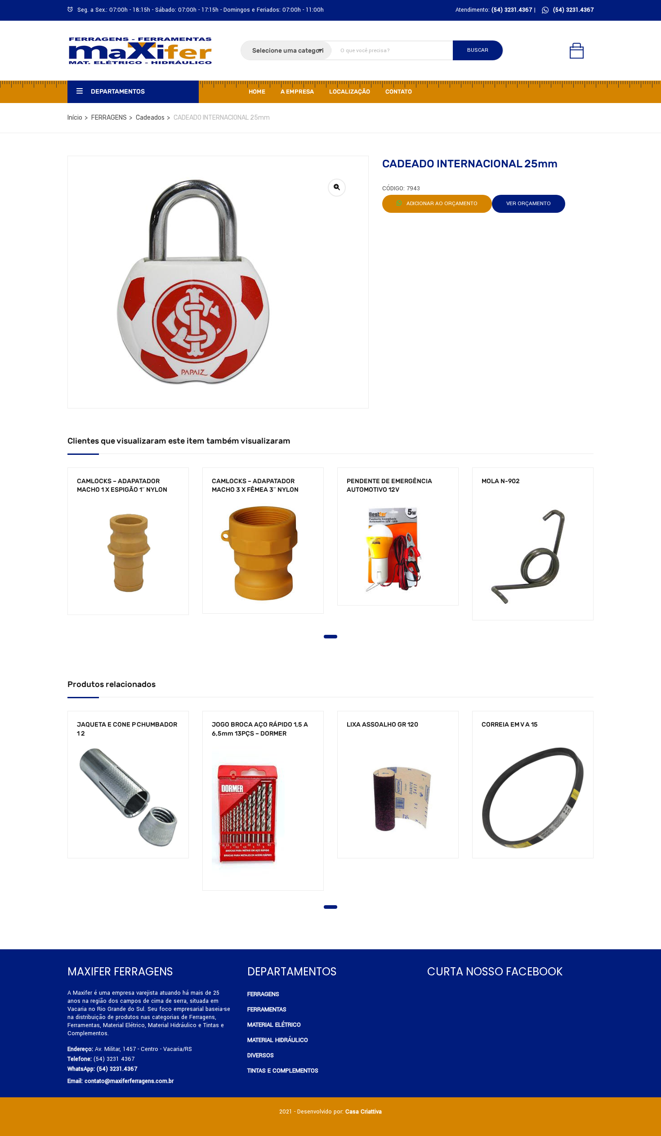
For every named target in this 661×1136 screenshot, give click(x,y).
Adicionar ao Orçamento (441, 203)
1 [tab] (330, 636)
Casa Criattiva (363, 1112)
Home (257, 91)
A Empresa (297, 91)
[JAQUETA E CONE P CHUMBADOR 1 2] (128, 797)
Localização (349, 91)
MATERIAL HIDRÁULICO (277, 1040)
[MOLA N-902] (533, 557)
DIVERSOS (260, 1055)
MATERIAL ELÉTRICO (274, 1025)
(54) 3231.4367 (573, 10)
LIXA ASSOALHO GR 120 (382, 724)
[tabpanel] (128, 548)
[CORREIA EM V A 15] (533, 797)
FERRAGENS (109, 117)
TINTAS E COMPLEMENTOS (282, 1071)
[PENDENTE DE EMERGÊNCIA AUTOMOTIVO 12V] (398, 550)
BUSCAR (477, 50)
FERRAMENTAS (266, 1010)
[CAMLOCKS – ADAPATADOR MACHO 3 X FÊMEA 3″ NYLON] (263, 553)
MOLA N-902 (501, 481)
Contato (398, 91)
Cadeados (150, 117)
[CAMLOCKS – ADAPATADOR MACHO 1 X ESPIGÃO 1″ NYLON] (128, 554)
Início (74, 117)
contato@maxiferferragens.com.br (129, 1081)
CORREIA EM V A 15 (510, 724)
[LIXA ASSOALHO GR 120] (398, 797)
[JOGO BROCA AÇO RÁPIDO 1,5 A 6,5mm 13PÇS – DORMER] (263, 813)
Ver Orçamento (528, 203)
